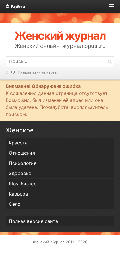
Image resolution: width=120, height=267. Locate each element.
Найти (109, 61)
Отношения (22, 153)
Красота (18, 143)
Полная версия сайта (37, 73)
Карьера (18, 194)
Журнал (57, 242)
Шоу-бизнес (22, 183)
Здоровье (20, 173)
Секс (14, 204)
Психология (22, 163)
